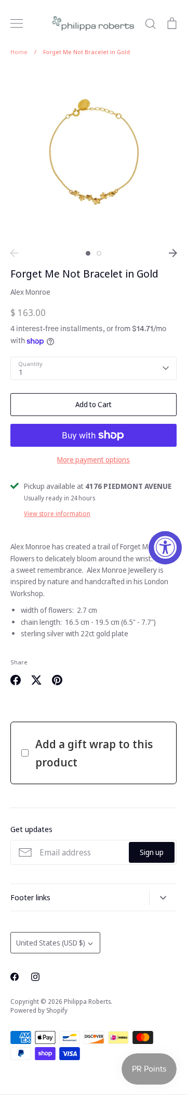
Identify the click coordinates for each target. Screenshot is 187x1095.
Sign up (152, 852)
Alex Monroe (30, 292)
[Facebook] (14, 976)
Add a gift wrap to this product (94, 753)
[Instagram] (35, 976)
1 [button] (88, 253)
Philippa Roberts (87, 1001)
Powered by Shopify (39, 1010)
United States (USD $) (50, 943)
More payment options (93, 459)
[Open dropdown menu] (163, 897)
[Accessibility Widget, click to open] (165, 547)
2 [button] (99, 253)
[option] (93, 155)
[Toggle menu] (16, 23)
